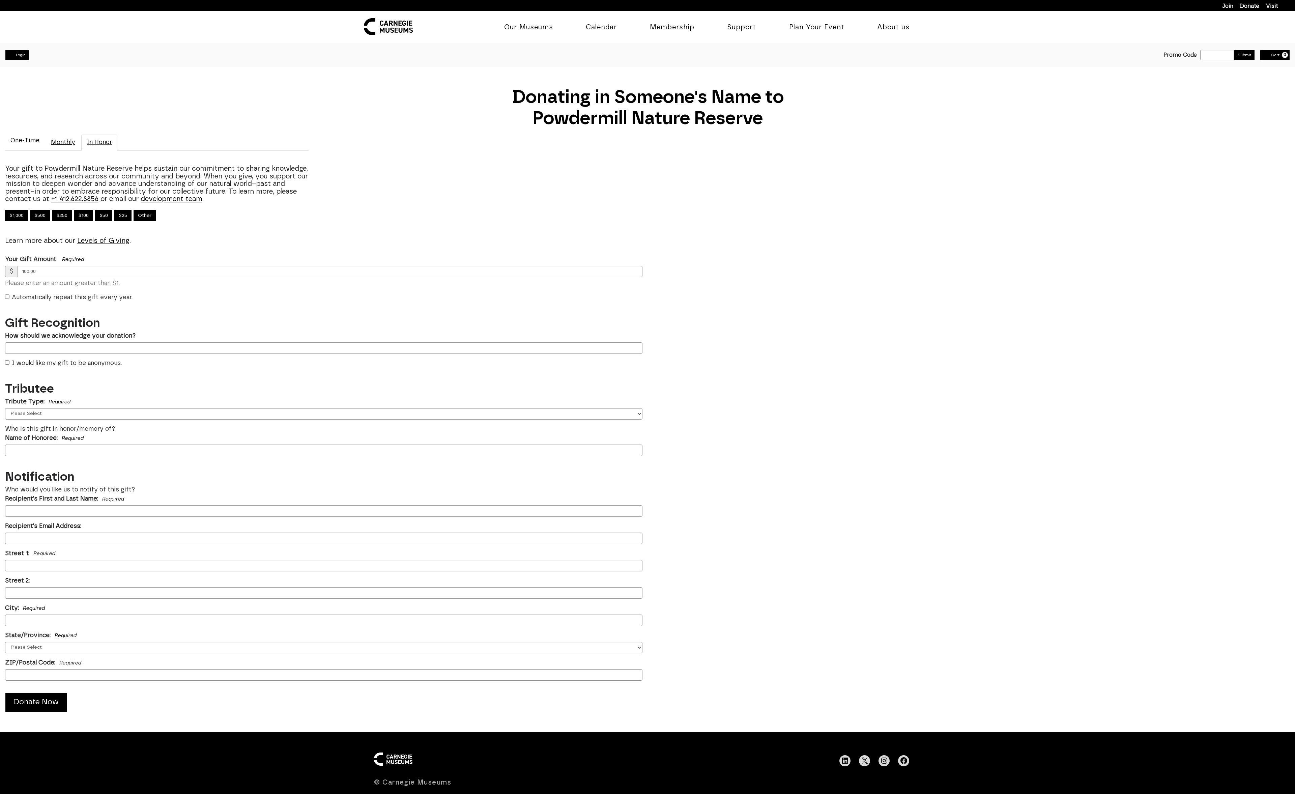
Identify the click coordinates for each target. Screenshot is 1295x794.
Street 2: (17, 581)
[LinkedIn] (845, 761)
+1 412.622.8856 (74, 199)
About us (893, 27)
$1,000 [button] (16, 215)
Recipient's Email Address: (43, 526)
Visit (1272, 6)
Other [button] (144, 215)
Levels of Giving (103, 240)
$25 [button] (123, 215)
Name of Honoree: (44, 438)
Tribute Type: (37, 402)
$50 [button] (103, 215)
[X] (865, 761)
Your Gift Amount (30, 259)
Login (21, 55)
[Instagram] (884, 761)
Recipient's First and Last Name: (64, 499)
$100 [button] (83, 215)
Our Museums (528, 27)
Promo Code (1180, 55)
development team (171, 199)
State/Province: (41, 635)
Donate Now (36, 702)
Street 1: (30, 553)
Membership (672, 27)
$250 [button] (61, 215)
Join (1227, 6)
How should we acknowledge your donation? (70, 336)
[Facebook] (904, 761)
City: (25, 608)
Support (741, 27)
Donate (1249, 6)
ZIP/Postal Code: (43, 663)
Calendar (601, 27)
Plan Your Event (816, 27)
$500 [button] (40, 215)
